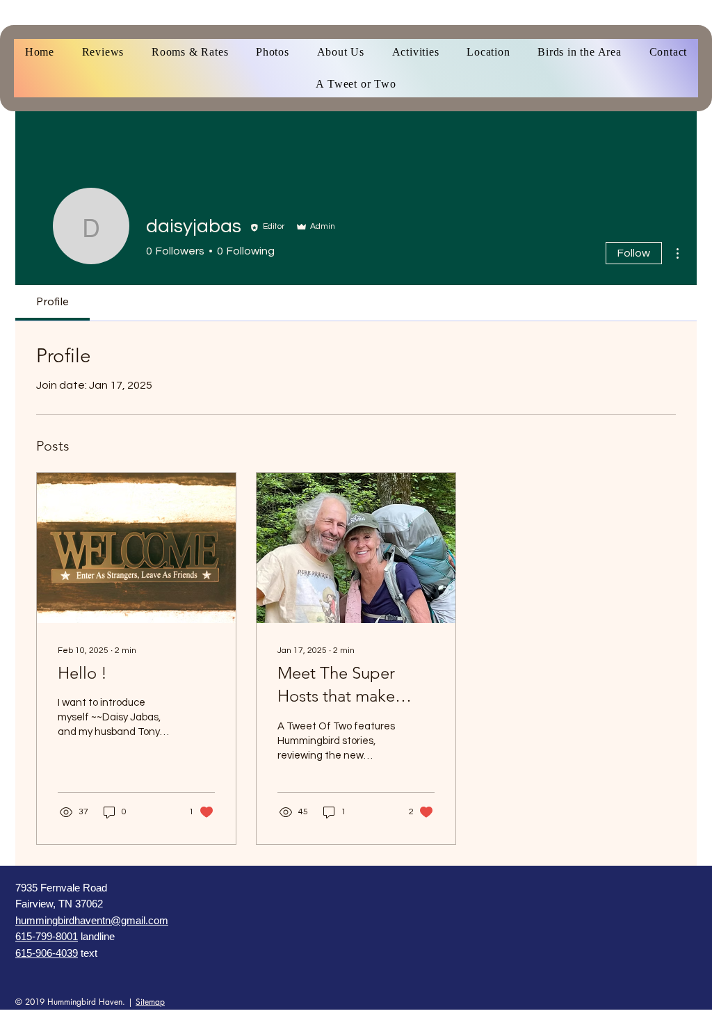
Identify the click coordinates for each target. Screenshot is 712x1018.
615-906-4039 (46, 953)
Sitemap (150, 1002)
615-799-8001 (46, 936)
